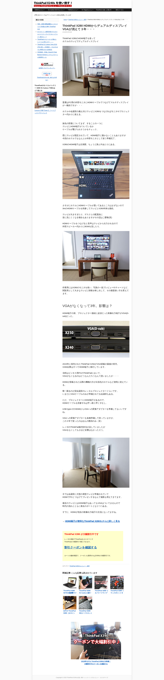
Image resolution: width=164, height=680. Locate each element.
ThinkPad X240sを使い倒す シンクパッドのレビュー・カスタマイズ (52, 4)
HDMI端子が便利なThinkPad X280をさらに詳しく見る (92, 521)
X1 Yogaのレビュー (87, 10)
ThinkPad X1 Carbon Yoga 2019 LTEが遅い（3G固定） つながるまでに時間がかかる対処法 (47, 47)
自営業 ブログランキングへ (47, 68)
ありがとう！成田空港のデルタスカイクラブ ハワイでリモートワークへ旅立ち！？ (47, 34)
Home (65, 19)
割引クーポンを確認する (80, 547)
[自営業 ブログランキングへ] (47, 65)
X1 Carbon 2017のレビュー (56, 10)
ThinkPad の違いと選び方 (103, 10)
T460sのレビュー (73, 10)
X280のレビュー (40, 10)
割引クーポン (120, 10)
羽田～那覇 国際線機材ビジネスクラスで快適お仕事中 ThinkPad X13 (47, 26)
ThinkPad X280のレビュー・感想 (77, 19)
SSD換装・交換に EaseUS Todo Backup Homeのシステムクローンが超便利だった (47, 54)
